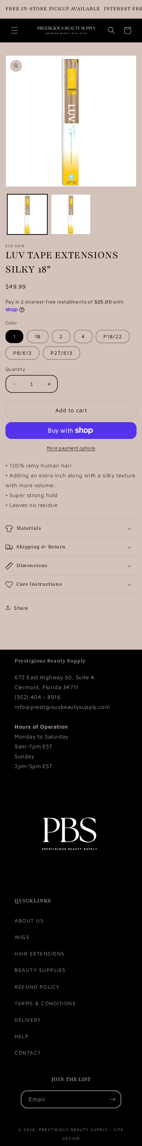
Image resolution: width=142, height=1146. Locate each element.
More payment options (71, 448)
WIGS (22, 937)
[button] (15, 30)
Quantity (15, 369)
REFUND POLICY (37, 987)
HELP (22, 1036)
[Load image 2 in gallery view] (71, 214)
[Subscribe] (112, 1099)
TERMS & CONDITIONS (45, 1003)
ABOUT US (29, 920)
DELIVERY (28, 1020)
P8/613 (22, 353)
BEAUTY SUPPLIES (40, 970)
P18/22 (112, 336)
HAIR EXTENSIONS (40, 953)
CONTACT (28, 1052)
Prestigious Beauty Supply (73, 1129)
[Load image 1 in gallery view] (27, 214)
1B (38, 336)
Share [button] (21, 608)
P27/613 (61, 353)
